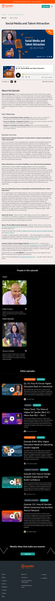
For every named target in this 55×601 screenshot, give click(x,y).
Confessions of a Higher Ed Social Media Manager (37, 231)
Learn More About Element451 (26, 581)
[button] (51, 6)
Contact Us (24, 577)
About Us (24, 574)
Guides (4, 593)
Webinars (4, 587)
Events (4, 584)
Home (3, 574)
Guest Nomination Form (26, 586)
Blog (3, 596)
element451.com (34, 238)
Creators (4, 580)
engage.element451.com (27, 257)
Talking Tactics (9, 232)
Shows (4, 577)
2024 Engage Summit (34, 245)
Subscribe (46, 6)
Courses (4, 590)
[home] (7, 6)
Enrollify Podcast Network (10, 227)
